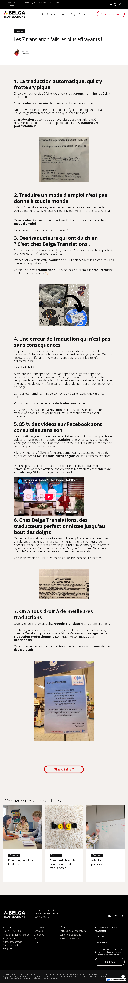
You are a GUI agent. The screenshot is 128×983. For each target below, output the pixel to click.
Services (38, 930)
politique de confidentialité (109, 955)
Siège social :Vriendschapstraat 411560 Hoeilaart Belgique (14, 943)
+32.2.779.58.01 (55, 2)
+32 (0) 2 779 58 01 (13, 930)
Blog (36, 938)
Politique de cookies (70, 938)
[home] (14, 14)
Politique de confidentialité (73, 930)
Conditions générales (70, 934)
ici (32, 367)
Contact (38, 942)
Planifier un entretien (10, 4)
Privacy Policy (53, 978)
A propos (39, 934)
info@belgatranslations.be (35, 2)
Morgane (25, 53)
